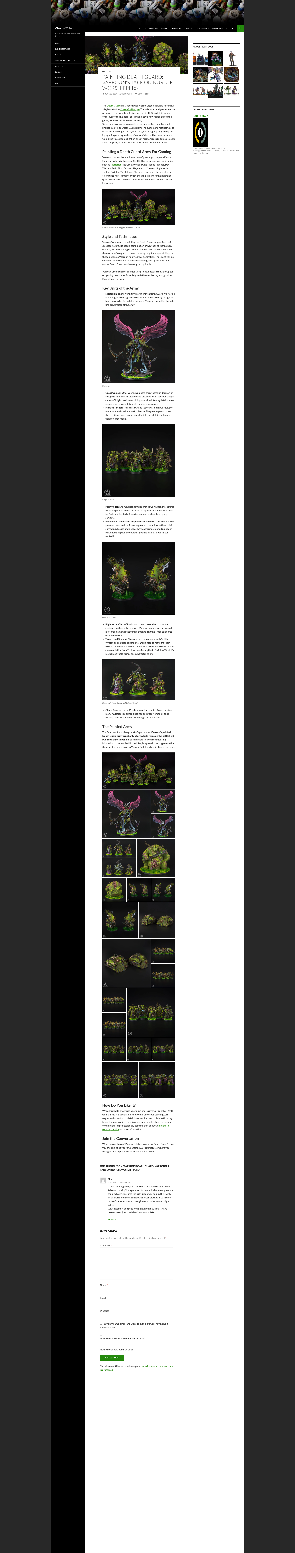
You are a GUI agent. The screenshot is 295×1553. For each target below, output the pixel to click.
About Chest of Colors (182, 28)
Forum (58, 72)
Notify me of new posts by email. (117, 1349)
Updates (106, 71)
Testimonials (202, 28)
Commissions (151, 28)
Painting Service (62, 49)
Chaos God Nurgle (130, 109)
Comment (106, 1245)
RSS (56, 84)
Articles (59, 66)
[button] (138, 770)
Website (104, 1310)
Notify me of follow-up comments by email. (122, 1338)
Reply (113, 1219)
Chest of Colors (64, 28)
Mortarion (116, 164)
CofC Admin (127, 94)
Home (139, 28)
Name (104, 1284)
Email (103, 1297)
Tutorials (230, 28)
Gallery (164, 28)
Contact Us (217, 28)
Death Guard (114, 105)
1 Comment (143, 94)
